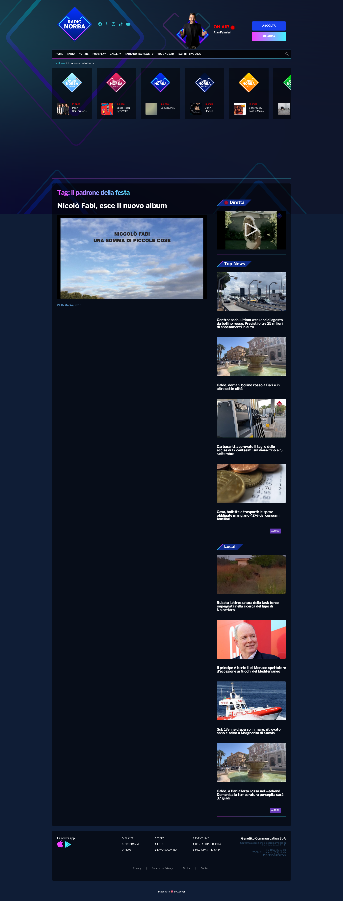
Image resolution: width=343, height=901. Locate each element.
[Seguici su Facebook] (100, 25)
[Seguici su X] (107, 25)
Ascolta (269, 26)
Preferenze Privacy (162, 868)
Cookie (187, 868)
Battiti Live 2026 (189, 54)
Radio (71, 54)
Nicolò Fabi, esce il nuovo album (112, 206)
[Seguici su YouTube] (128, 25)
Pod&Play (99, 54)
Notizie (84, 54)
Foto (160, 844)
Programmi (131, 844)
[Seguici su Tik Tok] (121, 25)
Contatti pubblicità (208, 844)
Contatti (205, 868)
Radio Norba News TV (139, 54)
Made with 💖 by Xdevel (171, 892)
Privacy (137, 868)
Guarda (269, 36)
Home (59, 54)
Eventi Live (202, 838)
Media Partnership (207, 850)
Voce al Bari (165, 54)
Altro (274, 531)
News (127, 850)
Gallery (115, 54)
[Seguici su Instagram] (113, 25)
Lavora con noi (167, 850)
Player (129, 838)
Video (160, 838)
